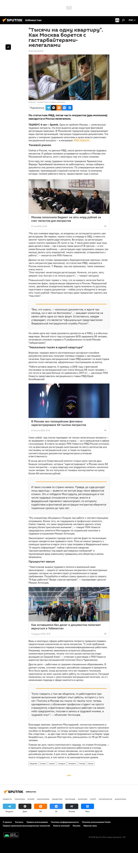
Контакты (19, 822)
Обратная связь (90, 825)
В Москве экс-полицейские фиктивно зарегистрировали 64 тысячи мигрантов (58, 423)
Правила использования (37, 822)
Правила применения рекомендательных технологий (26, 825)
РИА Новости (81, 140)
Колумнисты (105, 799)
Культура (82, 799)
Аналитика (120, 799)
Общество (33, 763)
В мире (43, 763)
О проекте (7, 822)
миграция (61, 763)
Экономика (43, 799)
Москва (82, 763)
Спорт (93, 799)
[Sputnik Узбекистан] (13, 22)
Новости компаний (61, 825)
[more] (105, 226)
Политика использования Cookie (96, 822)
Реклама (76, 825)
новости (7, 799)
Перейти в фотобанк (57, 102)
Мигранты (72, 763)
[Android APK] (11, 835)
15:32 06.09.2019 (36, 51)
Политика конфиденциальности (65, 822)
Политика (20, 799)
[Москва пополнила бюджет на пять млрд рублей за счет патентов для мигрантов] (69, 196)
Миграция (70, 799)
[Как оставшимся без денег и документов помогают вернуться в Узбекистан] (69, 604)
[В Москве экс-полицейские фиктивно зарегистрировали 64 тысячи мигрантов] (69, 401)
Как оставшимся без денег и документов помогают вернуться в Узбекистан (66, 626)
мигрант (52, 763)
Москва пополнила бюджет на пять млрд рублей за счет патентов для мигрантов (66, 218)
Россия (90, 763)
